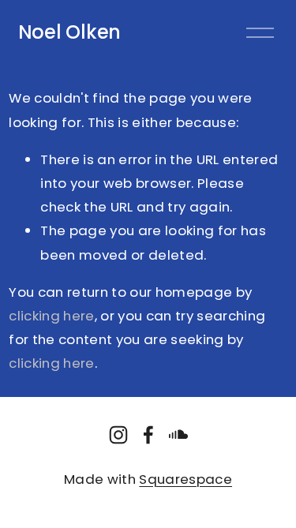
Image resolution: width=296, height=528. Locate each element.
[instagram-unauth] (118, 434)
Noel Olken (70, 32)
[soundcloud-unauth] (178, 434)
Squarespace (185, 479)
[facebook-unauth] (148, 434)
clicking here (51, 315)
